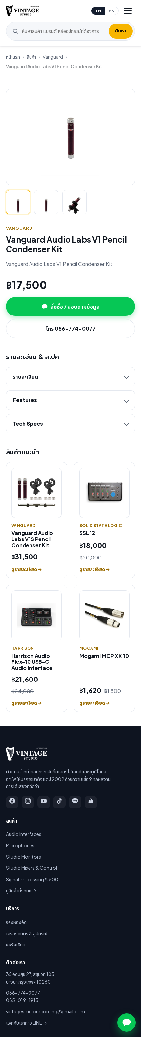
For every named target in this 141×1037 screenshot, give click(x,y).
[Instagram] (28, 802)
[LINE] (75, 802)
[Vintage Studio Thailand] (22, 10)
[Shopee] (91, 802)
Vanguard (53, 57)
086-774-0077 (23, 993)
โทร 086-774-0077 (71, 328)
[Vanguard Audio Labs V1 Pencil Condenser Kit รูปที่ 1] (18, 202)
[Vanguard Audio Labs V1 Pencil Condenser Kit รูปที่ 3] (74, 202)
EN (112, 10)
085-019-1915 (22, 1000)
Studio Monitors (23, 857)
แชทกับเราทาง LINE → (26, 1023)
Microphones (20, 845)
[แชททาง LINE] (126, 1022)
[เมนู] (128, 11)
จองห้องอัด (16, 922)
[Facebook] (12, 802)
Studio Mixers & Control (31, 868)
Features (25, 399)
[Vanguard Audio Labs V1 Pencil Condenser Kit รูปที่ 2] (46, 202)
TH (98, 10)
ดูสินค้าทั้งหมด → (21, 890)
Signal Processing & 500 (32, 879)
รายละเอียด (25, 376)
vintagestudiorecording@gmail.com (45, 1011)
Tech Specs (28, 423)
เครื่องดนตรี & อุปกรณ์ (26, 933)
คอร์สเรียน (15, 944)
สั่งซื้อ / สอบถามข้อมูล (75, 306)
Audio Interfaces (23, 834)
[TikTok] (59, 802)
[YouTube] (43, 802)
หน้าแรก (13, 57)
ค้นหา (120, 30)
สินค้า (31, 57)
